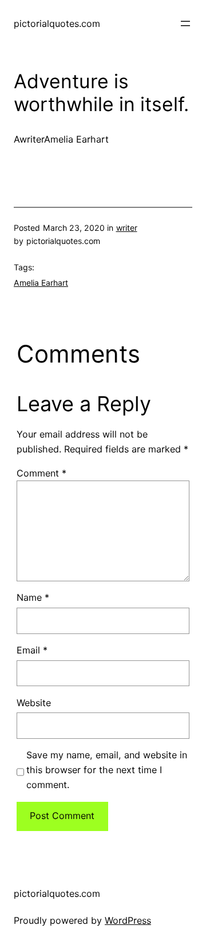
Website (34, 702)
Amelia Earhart (41, 283)
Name (33, 597)
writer (126, 228)
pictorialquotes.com (57, 23)
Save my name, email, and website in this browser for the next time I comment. (106, 769)
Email (32, 650)
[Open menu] (185, 23)
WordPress (128, 920)
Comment (41, 473)
